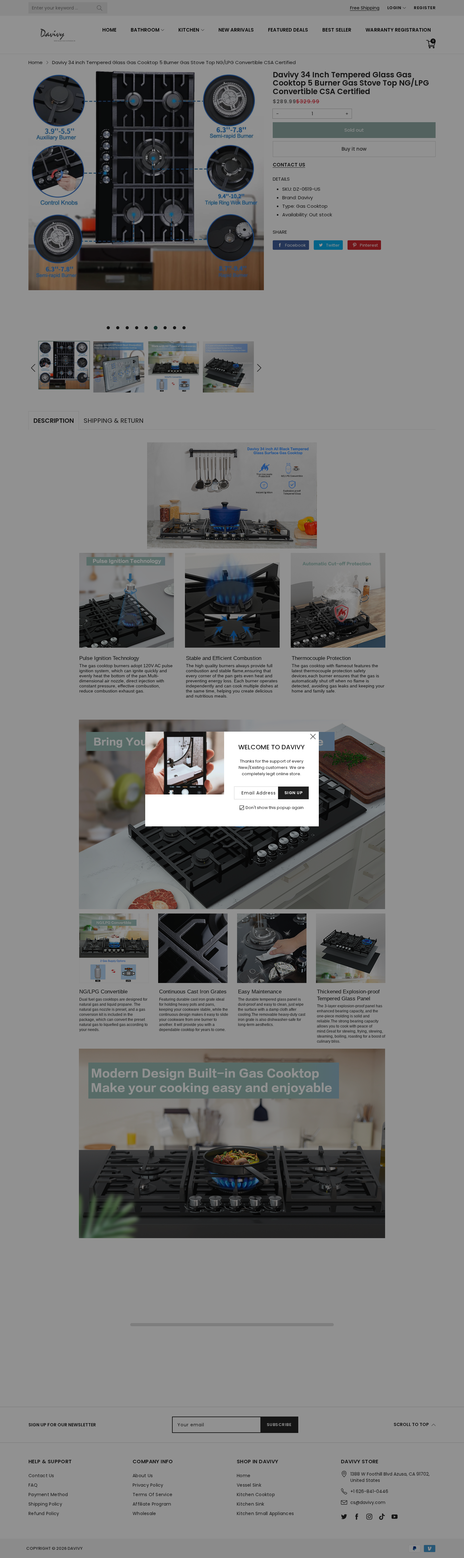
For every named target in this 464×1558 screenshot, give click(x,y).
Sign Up (293, 793)
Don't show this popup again (275, 808)
